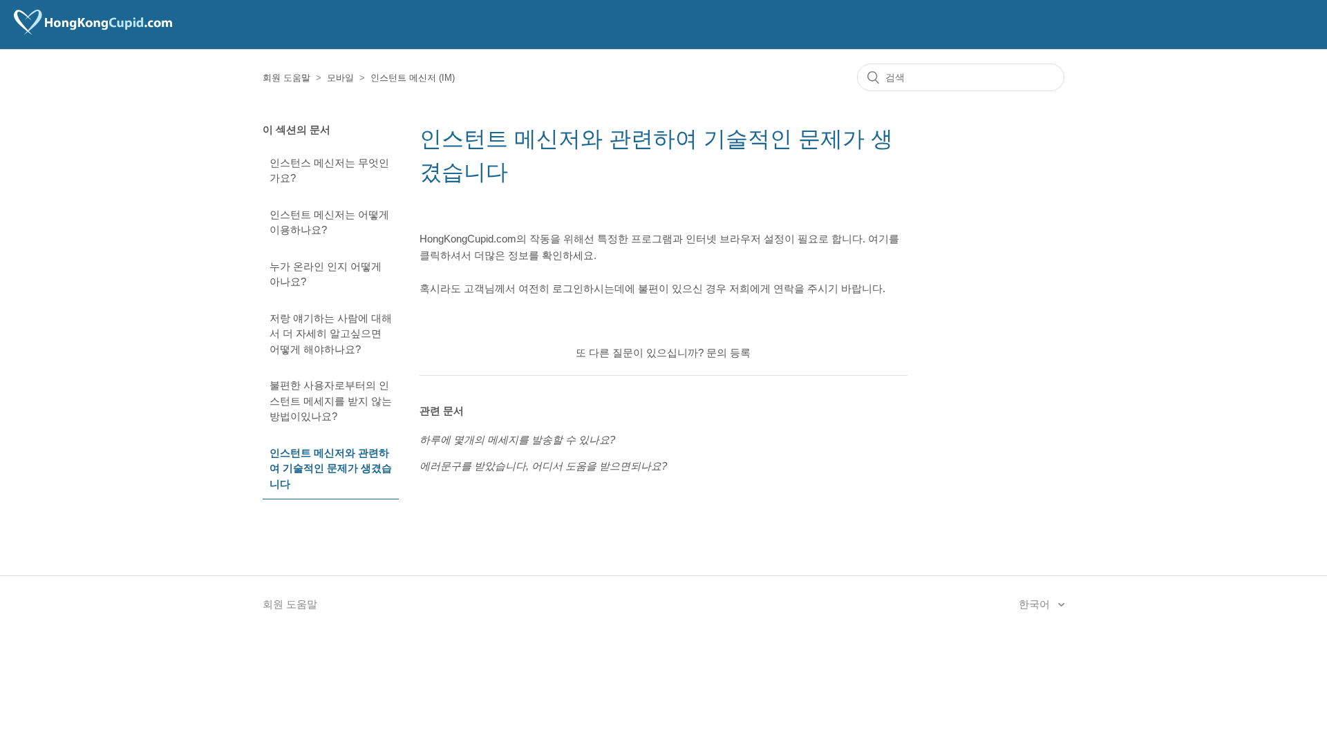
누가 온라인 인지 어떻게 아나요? (326, 274)
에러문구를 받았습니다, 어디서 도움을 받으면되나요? (543, 466)
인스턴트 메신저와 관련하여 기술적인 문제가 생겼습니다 (331, 468)
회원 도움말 (286, 78)
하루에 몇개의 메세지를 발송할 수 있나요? (517, 440)
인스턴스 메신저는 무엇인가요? (329, 170)
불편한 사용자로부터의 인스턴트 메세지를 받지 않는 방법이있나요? (331, 400)
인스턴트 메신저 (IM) (412, 78)
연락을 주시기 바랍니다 (828, 288)
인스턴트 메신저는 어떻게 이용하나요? (329, 222)
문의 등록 (728, 352)
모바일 (340, 78)
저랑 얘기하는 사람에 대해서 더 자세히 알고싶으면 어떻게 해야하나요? (331, 333)
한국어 (1036, 604)
